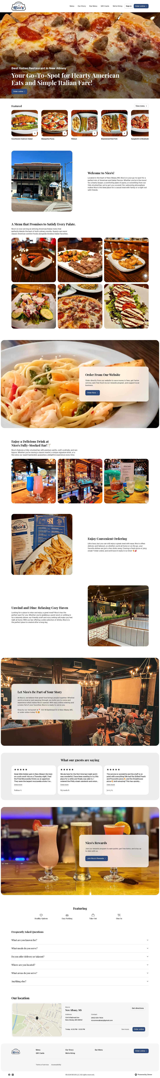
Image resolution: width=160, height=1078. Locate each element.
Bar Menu (93, 6)
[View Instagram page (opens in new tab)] (12, 1074)
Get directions (138, 1008)
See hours (125, 1029)
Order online (139, 1029)
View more (18, 785)
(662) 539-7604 (97, 1018)
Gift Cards (105, 6)
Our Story (82, 6)
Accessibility (56, 1065)
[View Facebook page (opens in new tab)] (9, 1074)
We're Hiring (117, 6)
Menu (72, 6)
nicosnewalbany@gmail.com (102, 1020)
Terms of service (42, 1065)
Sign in (129, 6)
